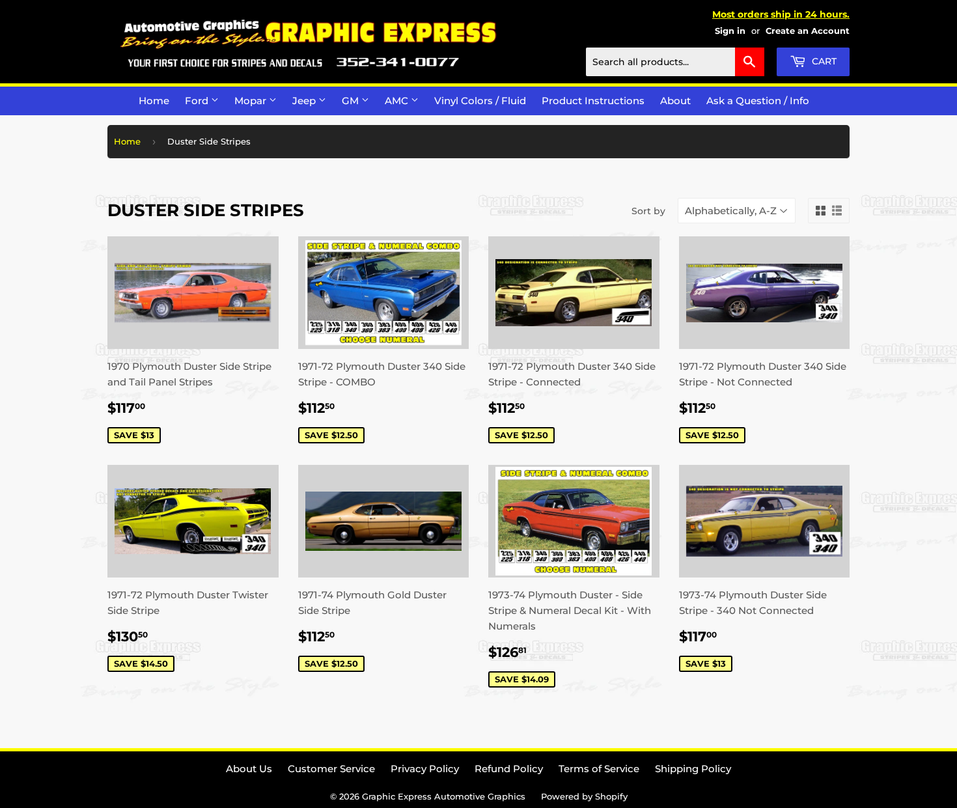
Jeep (305, 100)
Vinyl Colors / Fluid (480, 100)
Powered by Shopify (584, 796)
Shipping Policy (693, 768)
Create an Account (808, 31)
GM (351, 100)
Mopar (251, 100)
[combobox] (675, 62)
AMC (398, 100)
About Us (249, 768)
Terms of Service (599, 768)
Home (154, 100)
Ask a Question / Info (757, 100)
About (675, 100)
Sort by (648, 211)
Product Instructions (593, 100)
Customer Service (331, 768)
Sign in (730, 31)
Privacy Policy (425, 768)
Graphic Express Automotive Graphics (443, 796)
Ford (198, 100)
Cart (823, 61)
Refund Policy (509, 768)
